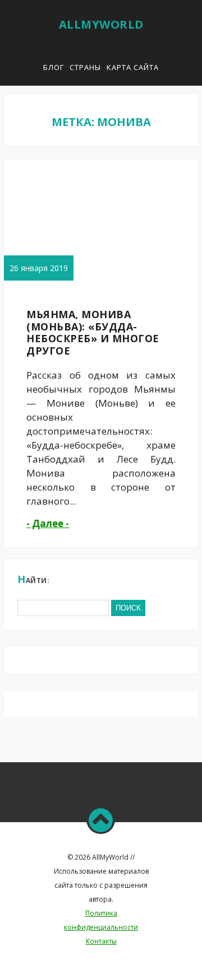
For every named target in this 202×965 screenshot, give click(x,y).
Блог (53, 67)
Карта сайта (133, 67)
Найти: (33, 579)
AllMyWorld (101, 24)
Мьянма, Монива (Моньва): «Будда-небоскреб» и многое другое (92, 332)
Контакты (101, 941)
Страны (85, 67)
